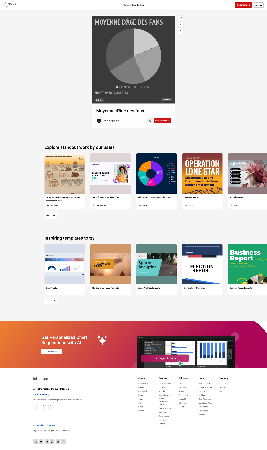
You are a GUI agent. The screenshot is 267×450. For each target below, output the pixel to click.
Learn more (52, 351)
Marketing (182, 387)
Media (181, 383)
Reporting (182, 391)
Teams (181, 407)
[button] (120, 86)
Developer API (204, 407)
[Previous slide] (47, 215)
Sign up (258, 5)
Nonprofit (182, 399)
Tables (140, 403)
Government (183, 395)
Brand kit (162, 391)
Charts (140, 399)
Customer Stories (205, 387)
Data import (163, 412)
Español (59, 431)
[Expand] (180, 18)
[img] (146, 42)
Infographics (143, 383)
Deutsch (43, 431)
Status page (203, 411)
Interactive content (165, 383)
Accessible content (166, 395)
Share (100, 100)
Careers (222, 387)
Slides (140, 407)
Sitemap (202, 415)
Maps (140, 395)
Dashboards (143, 391)
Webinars (202, 395)
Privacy (45, 394)
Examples (202, 391)
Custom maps (164, 416)
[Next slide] (54, 215)
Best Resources (205, 399)
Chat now (50, 425)
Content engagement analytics (163, 401)
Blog (220, 391)
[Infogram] (11, 5)
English (36, 431)
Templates (162, 424)
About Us (222, 383)
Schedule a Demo (205, 403)
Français (66, 431)
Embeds (162, 387)
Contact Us (38, 425)
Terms (36, 394)
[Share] (180, 24)
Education (182, 403)
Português (51, 431)
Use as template (243, 5)
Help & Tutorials (205, 383)
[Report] (180, 31)
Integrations (163, 420)
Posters (141, 411)
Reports (141, 387)
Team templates (165, 408)
